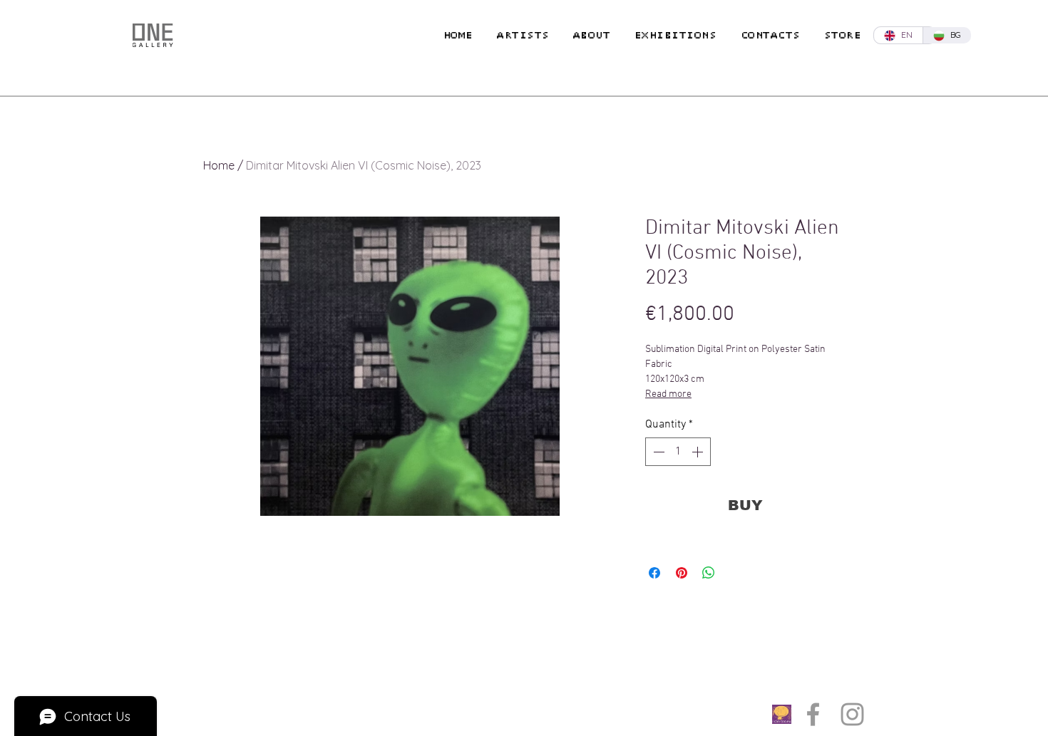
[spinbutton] (678, 451)
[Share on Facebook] (654, 572)
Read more (668, 394)
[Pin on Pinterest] (681, 572)
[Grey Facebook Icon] (813, 714)
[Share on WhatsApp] (708, 572)
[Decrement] (657, 451)
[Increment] (699, 451)
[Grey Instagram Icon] (852, 714)
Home (219, 165)
